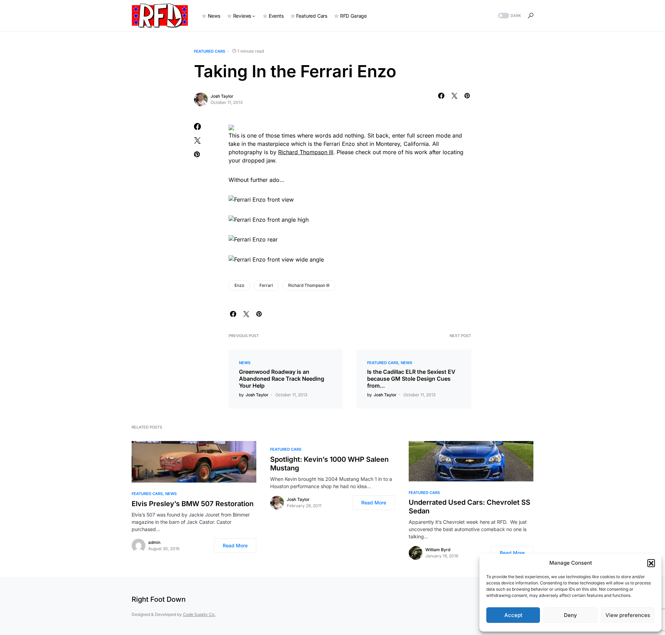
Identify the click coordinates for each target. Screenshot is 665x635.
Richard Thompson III (305, 152)
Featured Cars (209, 51)
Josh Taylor (222, 96)
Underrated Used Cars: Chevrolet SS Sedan (469, 506)
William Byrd (437, 549)
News (244, 362)
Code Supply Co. (199, 614)
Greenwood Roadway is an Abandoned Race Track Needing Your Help (281, 378)
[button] (651, 562)
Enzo (239, 285)
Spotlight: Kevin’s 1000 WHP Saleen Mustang (329, 463)
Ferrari (266, 285)
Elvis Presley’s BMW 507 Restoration (193, 504)
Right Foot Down (159, 599)
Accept (513, 615)
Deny (570, 615)
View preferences (627, 615)
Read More (235, 545)
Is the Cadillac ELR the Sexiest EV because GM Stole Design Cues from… (411, 378)
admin (154, 542)
